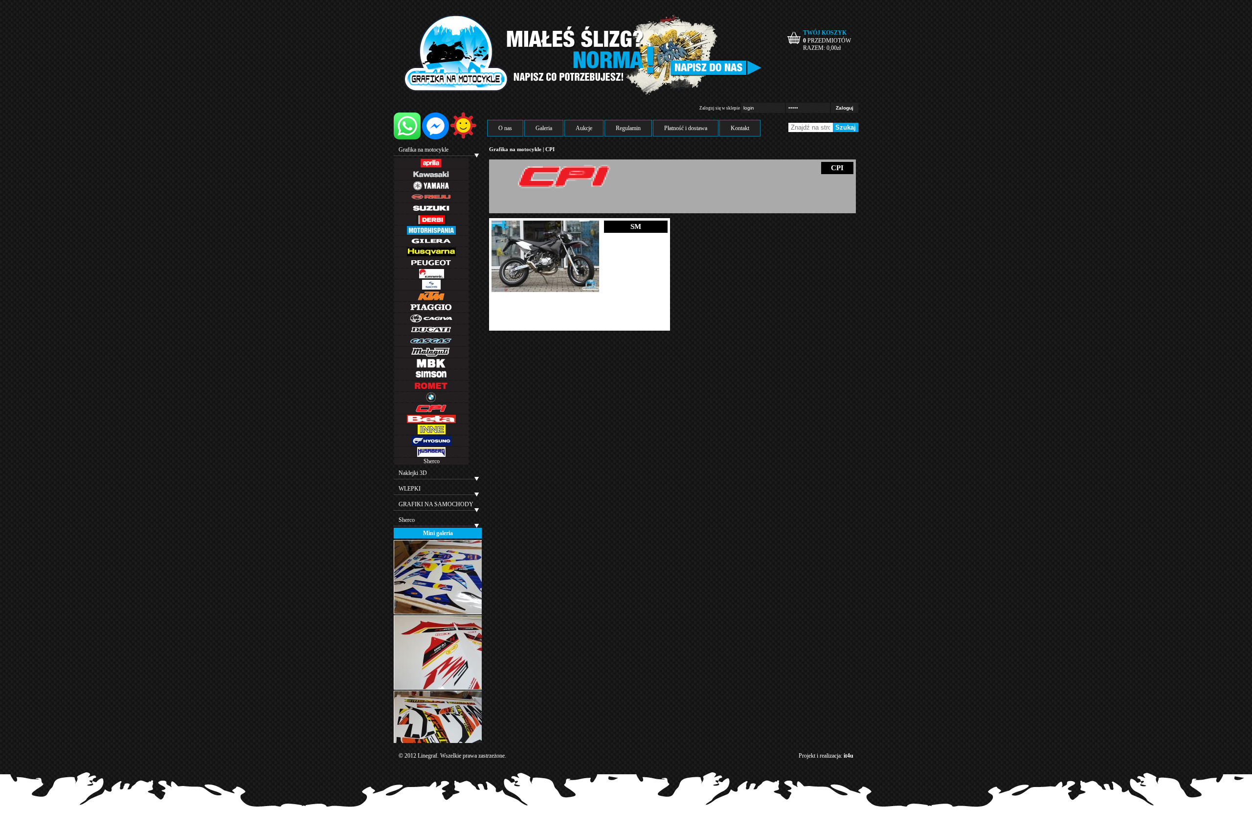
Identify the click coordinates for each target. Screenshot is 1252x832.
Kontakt (740, 128)
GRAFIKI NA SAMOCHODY (436, 504)
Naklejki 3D (413, 473)
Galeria (544, 128)
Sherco (432, 461)
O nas (505, 128)
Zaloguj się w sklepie (719, 108)
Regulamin (628, 128)
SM (635, 226)
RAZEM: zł (822, 48)
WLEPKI (410, 488)
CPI (550, 149)
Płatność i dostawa (685, 128)
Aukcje (584, 128)
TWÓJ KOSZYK (825, 32)
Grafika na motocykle (423, 149)
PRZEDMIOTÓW (827, 40)
